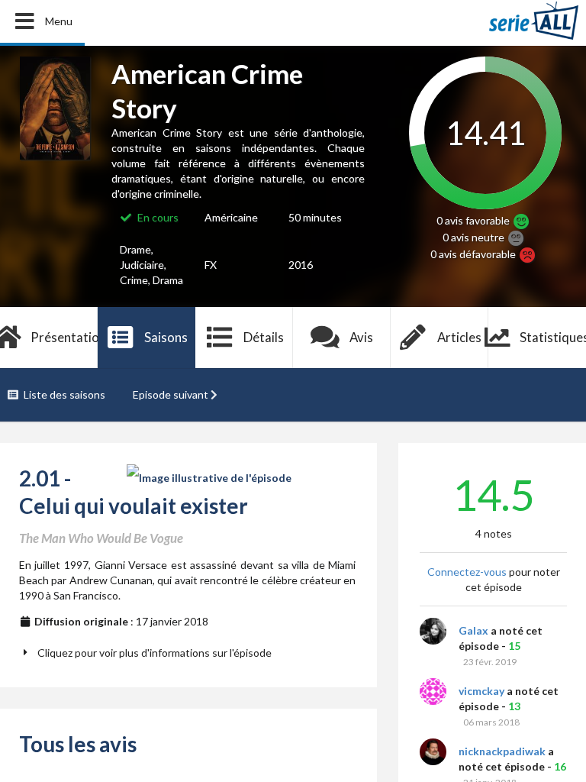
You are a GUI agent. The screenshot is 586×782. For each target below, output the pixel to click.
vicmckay (481, 690)
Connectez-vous (467, 571)
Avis (361, 337)
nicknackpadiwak (502, 751)
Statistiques (552, 337)
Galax (473, 630)
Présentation (64, 337)
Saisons (166, 337)
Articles (459, 337)
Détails (263, 337)
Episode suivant (170, 394)
